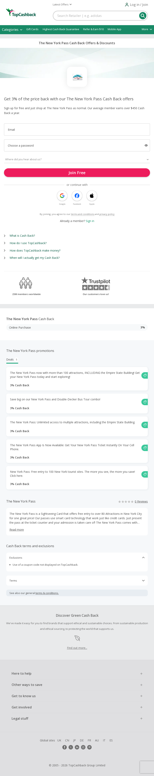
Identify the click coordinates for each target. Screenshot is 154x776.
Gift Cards (32, 29)
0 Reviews (141, 501)
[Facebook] (64, 747)
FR (89, 740)
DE (82, 740)
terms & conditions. (47, 593)
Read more (16, 529)
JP (74, 740)
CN (67, 740)
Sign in (90, 221)
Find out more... (77, 648)
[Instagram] (83, 747)
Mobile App (114, 29)
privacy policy (106, 214)
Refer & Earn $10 (93, 29)
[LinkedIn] (77, 747)
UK (59, 740)
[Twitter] (71, 747)
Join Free (77, 172)
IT (104, 740)
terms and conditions (82, 214)
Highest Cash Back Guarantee (61, 29)
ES (111, 740)
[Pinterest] (89, 747)
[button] (62, 4)
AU (97, 740)
